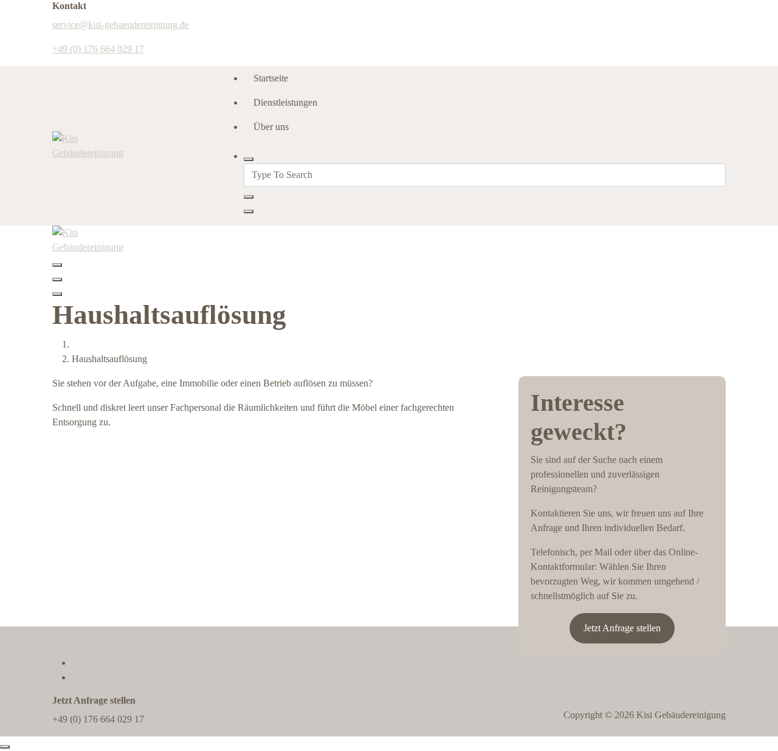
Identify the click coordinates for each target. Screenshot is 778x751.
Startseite (270, 78)
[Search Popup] (248, 159)
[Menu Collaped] (57, 265)
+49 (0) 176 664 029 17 (98, 49)
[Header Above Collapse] (57, 294)
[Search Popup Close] (248, 211)
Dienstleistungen (285, 102)
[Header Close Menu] (57, 279)
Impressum (93, 662)
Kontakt (87, 677)
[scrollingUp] (5, 747)
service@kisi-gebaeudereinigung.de (120, 24)
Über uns (271, 127)
